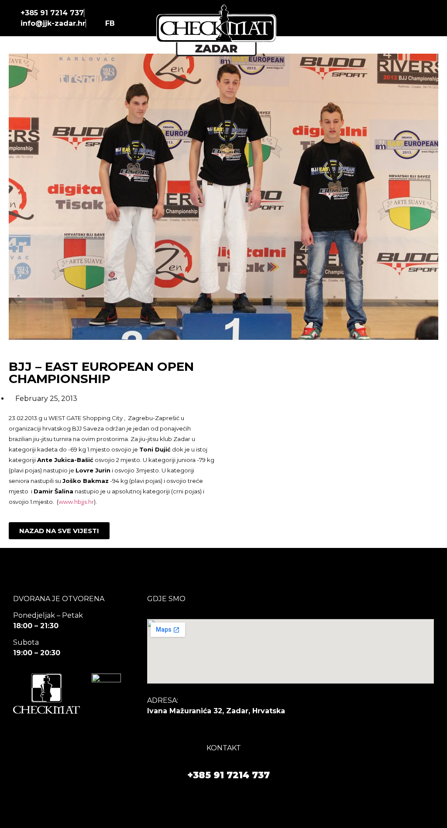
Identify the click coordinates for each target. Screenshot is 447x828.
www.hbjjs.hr (76, 501)
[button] (427, 18)
